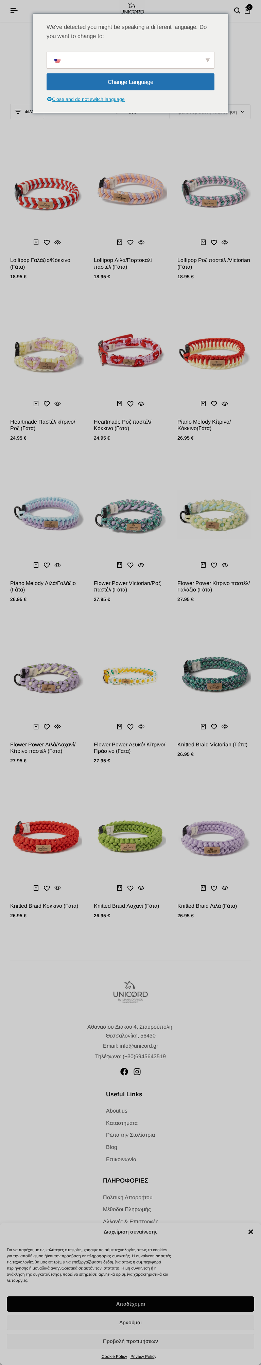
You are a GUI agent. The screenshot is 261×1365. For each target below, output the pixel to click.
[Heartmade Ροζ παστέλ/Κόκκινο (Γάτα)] (130, 352)
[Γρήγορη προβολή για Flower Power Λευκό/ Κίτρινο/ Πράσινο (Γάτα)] (141, 726)
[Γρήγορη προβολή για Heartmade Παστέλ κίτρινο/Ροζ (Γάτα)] (57, 403)
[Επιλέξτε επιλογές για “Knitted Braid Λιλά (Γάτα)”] (203, 888)
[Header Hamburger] (14, 11)
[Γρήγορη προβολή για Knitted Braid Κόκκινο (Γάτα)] (57, 888)
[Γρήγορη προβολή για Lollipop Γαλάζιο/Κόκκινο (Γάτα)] (57, 242)
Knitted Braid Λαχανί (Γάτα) (126, 906)
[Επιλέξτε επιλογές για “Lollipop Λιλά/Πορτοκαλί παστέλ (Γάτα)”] (119, 242)
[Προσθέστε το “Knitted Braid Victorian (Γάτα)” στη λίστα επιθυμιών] (214, 726)
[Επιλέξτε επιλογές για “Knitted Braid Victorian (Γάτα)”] (203, 726)
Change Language (130, 82)
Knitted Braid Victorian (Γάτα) (212, 744)
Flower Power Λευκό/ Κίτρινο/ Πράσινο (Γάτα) (129, 748)
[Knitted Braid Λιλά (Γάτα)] (214, 837)
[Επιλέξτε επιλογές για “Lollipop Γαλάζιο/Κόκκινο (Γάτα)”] (36, 242)
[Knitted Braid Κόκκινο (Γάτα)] (47, 837)
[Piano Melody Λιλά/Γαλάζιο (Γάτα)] (47, 514)
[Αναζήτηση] (237, 11)
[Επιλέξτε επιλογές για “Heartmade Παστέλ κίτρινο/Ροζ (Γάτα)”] (36, 403)
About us (116, 1111)
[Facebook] (124, 1071)
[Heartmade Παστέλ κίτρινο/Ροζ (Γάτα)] (47, 352)
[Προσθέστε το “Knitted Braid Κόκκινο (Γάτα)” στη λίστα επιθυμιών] (46, 888)
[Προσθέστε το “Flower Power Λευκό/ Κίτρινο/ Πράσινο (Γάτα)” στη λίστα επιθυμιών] (130, 726)
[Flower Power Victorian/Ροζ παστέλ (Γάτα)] (130, 514)
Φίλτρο (32, 111)
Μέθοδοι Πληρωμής (127, 1209)
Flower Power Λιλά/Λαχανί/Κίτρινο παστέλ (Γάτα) (42, 748)
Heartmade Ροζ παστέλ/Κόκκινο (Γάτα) (122, 425)
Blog (111, 1147)
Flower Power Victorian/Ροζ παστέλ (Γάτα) (127, 586)
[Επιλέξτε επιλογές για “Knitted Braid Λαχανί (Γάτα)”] (119, 888)
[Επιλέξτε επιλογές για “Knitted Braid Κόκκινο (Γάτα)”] (36, 888)
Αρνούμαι (130, 1322)
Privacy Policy (143, 1356)
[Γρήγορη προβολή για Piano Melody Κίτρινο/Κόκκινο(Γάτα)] (225, 403)
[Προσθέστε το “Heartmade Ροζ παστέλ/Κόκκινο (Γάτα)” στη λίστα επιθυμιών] (130, 403)
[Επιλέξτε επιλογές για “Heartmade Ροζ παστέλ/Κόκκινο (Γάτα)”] (119, 403)
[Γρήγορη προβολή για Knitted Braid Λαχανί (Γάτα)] (141, 888)
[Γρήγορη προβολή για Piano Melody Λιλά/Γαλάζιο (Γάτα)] (57, 565)
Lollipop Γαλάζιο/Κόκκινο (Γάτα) (40, 263)
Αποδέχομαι (130, 1304)
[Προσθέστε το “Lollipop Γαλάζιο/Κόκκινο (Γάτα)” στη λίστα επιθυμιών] (46, 242)
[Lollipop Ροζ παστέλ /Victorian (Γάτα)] (214, 191)
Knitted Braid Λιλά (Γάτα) (207, 906)
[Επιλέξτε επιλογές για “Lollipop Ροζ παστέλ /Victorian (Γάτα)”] (203, 242)
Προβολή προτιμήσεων (130, 1341)
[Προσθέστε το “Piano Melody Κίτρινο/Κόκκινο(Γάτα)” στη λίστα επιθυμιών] (214, 403)
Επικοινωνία (121, 1159)
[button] (250, 1231)
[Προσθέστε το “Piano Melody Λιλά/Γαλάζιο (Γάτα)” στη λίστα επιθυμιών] (46, 565)
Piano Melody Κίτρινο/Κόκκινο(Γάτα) (204, 425)
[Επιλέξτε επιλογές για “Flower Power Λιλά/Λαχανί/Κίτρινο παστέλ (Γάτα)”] (36, 726)
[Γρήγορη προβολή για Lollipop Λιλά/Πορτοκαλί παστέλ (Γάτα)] (141, 242)
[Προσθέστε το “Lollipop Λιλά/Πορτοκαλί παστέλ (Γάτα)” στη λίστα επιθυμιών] (130, 242)
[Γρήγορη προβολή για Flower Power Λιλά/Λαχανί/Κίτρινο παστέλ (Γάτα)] (57, 726)
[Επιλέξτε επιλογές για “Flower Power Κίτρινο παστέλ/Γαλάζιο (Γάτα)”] (203, 565)
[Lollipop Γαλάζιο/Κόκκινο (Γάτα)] (47, 191)
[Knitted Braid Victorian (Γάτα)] (214, 675)
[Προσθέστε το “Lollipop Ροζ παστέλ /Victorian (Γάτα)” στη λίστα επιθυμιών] (214, 242)
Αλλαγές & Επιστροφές (130, 1221)
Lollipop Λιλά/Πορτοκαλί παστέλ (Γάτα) (123, 263)
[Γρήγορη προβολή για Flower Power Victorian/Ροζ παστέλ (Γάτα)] (141, 565)
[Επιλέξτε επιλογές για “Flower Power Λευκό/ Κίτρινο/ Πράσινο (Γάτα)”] (119, 726)
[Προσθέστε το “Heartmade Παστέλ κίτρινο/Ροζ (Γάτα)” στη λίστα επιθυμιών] (46, 403)
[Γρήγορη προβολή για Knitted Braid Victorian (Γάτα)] (225, 726)
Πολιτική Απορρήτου (128, 1197)
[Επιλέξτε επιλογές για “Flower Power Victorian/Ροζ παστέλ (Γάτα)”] (119, 565)
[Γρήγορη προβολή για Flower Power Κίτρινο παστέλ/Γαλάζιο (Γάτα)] (225, 565)
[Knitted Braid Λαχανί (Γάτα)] (130, 837)
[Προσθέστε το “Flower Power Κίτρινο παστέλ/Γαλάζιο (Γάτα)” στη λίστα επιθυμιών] (214, 565)
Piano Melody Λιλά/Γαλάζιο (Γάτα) (43, 586)
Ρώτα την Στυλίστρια (130, 1135)
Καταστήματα (122, 1123)
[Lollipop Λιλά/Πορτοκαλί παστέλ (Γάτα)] (130, 191)
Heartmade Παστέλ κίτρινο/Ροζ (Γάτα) (42, 425)
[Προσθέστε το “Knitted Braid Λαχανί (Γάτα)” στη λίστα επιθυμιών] (130, 888)
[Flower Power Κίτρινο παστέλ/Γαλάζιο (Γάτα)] (214, 514)
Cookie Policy (114, 1356)
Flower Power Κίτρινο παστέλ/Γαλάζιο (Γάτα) (213, 586)
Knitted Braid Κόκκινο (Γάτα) (44, 906)
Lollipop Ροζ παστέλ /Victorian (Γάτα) (213, 263)
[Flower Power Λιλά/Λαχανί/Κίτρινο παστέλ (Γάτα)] (47, 675)
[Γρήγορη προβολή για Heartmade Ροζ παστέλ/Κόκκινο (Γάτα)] (141, 403)
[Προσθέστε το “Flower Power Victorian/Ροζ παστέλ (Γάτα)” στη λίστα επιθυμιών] (130, 565)
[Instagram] (137, 1071)
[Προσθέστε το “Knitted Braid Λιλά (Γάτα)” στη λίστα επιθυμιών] (214, 888)
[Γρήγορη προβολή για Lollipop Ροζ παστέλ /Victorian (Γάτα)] (225, 242)
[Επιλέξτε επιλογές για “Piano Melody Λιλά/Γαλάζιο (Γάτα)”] (36, 565)
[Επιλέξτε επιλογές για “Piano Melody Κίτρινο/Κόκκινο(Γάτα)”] (203, 403)
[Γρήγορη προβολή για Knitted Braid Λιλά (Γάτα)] (225, 888)
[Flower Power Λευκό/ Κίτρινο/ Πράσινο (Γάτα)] (130, 675)
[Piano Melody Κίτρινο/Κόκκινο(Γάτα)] (214, 352)
